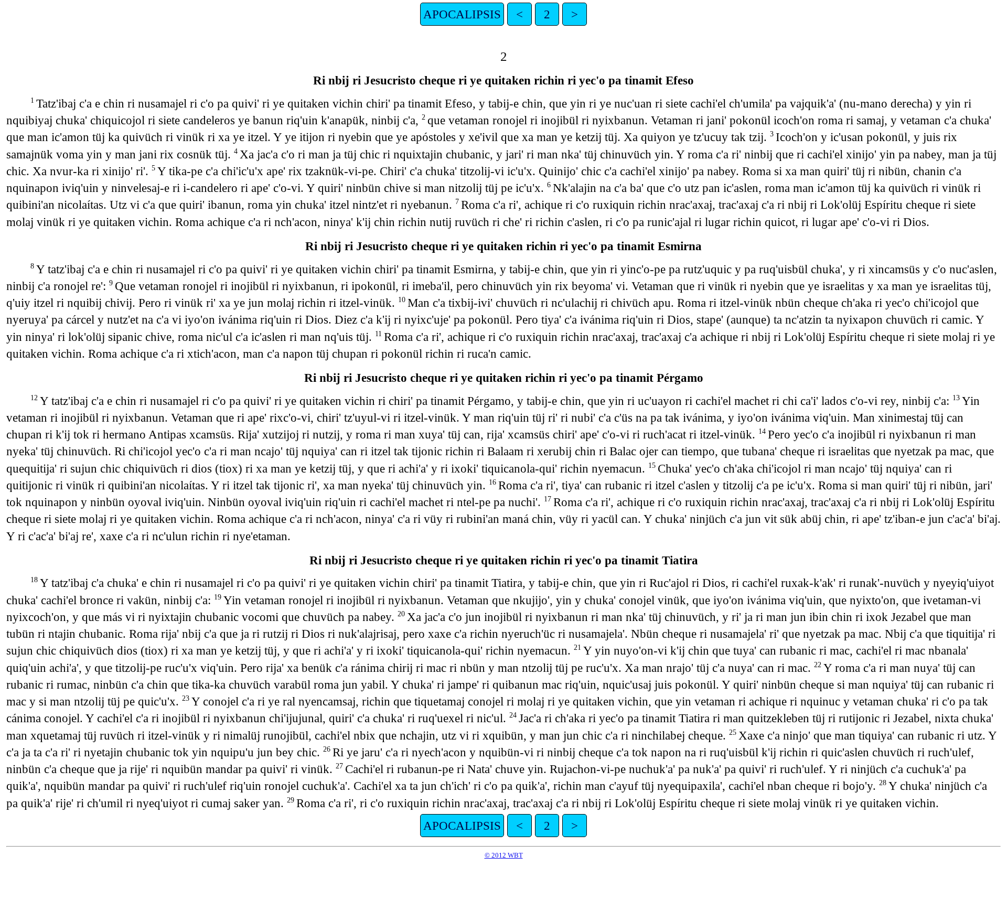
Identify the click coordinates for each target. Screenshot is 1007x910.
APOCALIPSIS (462, 14)
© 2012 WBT (504, 855)
